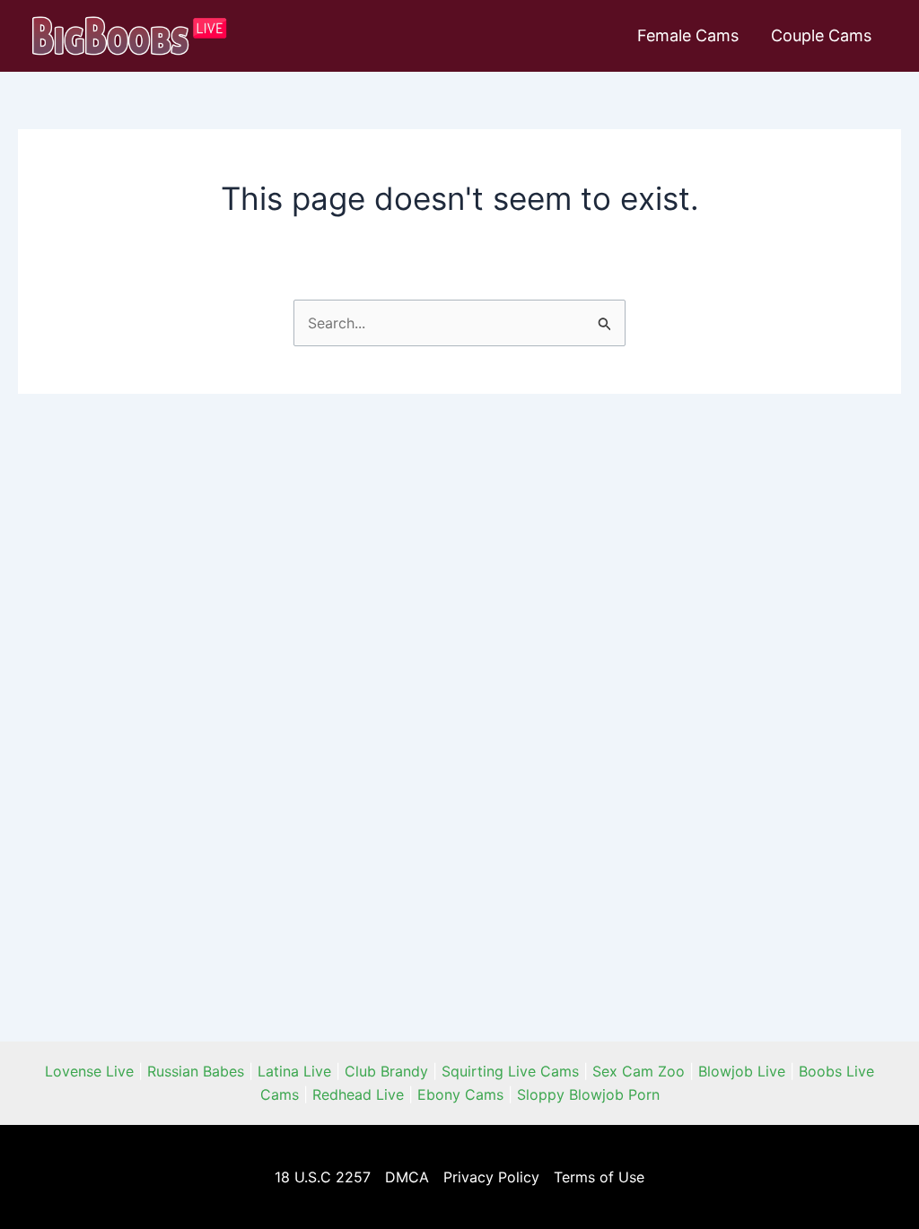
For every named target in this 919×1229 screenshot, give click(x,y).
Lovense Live (89, 1071)
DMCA (407, 1177)
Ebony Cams (460, 1094)
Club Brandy (386, 1071)
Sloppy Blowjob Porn (588, 1094)
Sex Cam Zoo (638, 1071)
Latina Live (294, 1071)
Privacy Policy (491, 1177)
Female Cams (688, 35)
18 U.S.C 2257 (323, 1177)
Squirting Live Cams (510, 1071)
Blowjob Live (741, 1071)
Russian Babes (195, 1071)
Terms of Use (599, 1177)
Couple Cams (821, 35)
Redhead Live (358, 1094)
